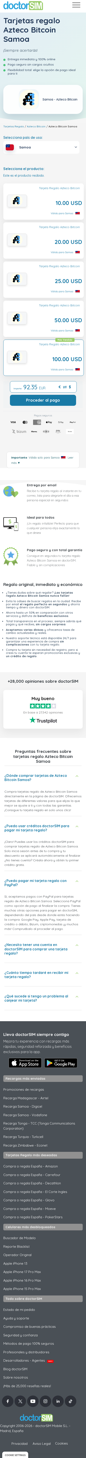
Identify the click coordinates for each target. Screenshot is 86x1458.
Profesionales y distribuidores (26, 1352)
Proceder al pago (43, 400)
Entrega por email (41, 485)
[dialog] (15, 1455)
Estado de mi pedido (19, 1310)
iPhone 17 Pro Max (22, 1272)
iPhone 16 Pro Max (22, 1280)
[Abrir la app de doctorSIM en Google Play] (60, 1063)
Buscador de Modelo (19, 1238)
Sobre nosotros (15, 1377)
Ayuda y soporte (16, 1318)
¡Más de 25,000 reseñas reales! (27, 1386)
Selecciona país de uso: (23, 137)
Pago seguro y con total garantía (54, 550)
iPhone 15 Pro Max (22, 1289)
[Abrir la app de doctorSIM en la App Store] (25, 1063)
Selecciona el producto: (23, 169)
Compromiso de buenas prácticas (29, 1326)
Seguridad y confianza (20, 1335)
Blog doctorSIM (15, 1369)
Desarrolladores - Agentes (27, 1360)
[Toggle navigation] (76, 6)
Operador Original (17, 1255)
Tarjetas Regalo (13, 126)
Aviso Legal (42, 1444)
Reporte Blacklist (16, 1246)
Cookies (61, 1443)
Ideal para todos (40, 517)
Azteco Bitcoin (36, 126)
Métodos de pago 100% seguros (28, 1343)
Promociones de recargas (23, 1089)
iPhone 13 (15, 1263)
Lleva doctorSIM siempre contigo (36, 1034)
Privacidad (19, 1444)
